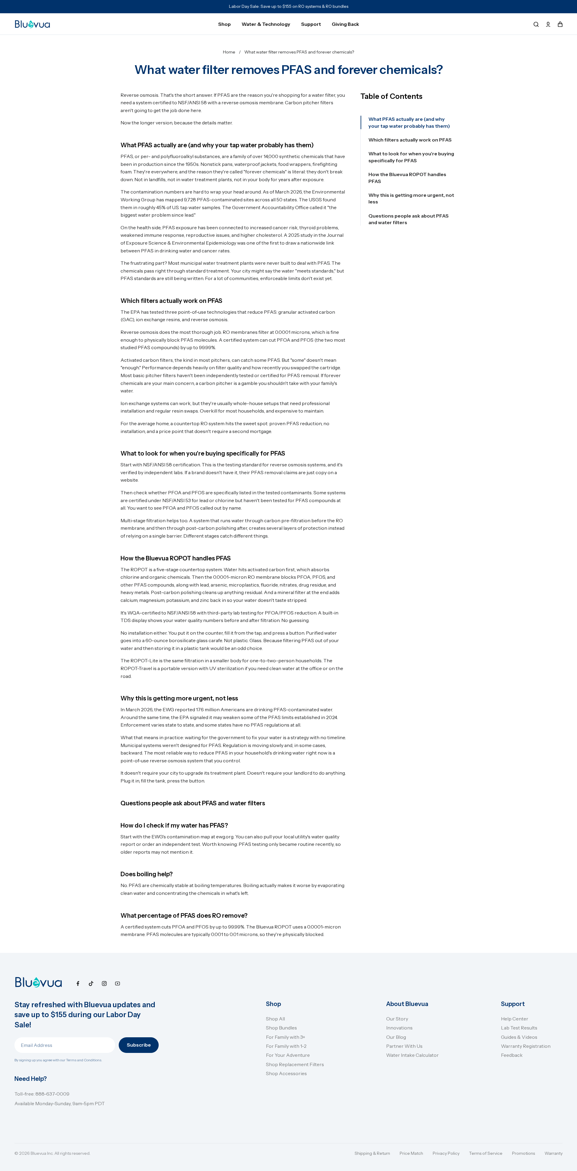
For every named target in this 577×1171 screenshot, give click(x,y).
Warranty (554, 1153)
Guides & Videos (519, 1037)
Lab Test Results (519, 1028)
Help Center (514, 1019)
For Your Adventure (288, 1055)
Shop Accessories (286, 1073)
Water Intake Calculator (412, 1055)
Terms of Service (485, 1153)
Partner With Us (404, 1046)
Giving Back (345, 24)
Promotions (523, 1153)
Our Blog (396, 1037)
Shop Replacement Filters (295, 1064)
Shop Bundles (281, 1028)
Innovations (399, 1028)
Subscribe (139, 1045)
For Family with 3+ (285, 1037)
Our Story (397, 1019)
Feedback (512, 1055)
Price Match (411, 1153)
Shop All (275, 1019)
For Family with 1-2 (286, 1046)
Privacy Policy (446, 1153)
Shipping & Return (372, 1153)
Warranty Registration (526, 1046)
